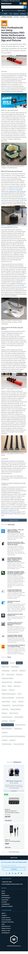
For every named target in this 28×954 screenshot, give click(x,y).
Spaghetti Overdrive (20, 724)
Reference (4, 713)
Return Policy (6, 926)
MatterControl (5, 666)
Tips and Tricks (20, 697)
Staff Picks (15, 13)
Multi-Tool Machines (7, 728)
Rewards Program (8, 922)
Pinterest (18, 873)
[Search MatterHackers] (25, 7)
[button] (14, 10)
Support (4, 902)
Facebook (6, 873)
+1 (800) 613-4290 (7, 882)
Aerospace (4, 721)
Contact (4, 915)
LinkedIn (15, 873)
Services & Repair (7, 906)
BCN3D (9, 686)
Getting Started (18, 728)
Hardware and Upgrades (8, 697)
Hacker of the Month (19, 744)
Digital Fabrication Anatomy (8, 693)
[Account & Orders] (20, 3)
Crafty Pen (11, 690)
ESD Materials (17, 682)
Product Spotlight (19, 717)
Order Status (6, 917)
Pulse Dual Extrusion (7, 717)
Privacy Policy (6, 928)
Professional (6, 897)
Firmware (12, 663)
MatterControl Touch (7, 682)
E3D (3, 674)
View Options (8, 820)
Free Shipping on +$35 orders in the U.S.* (10, 0)
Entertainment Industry (7, 678)
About (4, 913)
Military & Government (7, 724)
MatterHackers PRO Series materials (11, 512)
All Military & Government (7, 16)
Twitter (9, 873)
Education (20, 701)
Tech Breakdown (6, 705)
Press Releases (15, 666)
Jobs (3, 924)
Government (6, 904)
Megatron (4, 690)
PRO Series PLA (11, 225)
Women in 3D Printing (17, 705)
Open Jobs (12, 721)
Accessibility (6, 933)
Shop (3, 891)
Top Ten (14, 701)
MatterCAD (14, 670)
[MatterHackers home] (6, 4)
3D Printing (16, 16)
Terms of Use (6, 930)
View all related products (14, 851)
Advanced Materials (15, 709)
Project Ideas (5, 709)
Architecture (12, 740)
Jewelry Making (10, 674)
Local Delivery (6, 920)
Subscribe (14, 869)
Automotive (22, 670)
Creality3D (4, 740)
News (3, 893)
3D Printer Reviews (6, 744)
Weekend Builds (6, 701)
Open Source (17, 686)
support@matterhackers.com (12, 884)
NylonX (4, 686)
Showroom (5, 895)
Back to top (14, 857)
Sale (11, 13)
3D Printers (22, 13)
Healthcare (4, 732)
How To (19, 693)
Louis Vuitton (10, 388)
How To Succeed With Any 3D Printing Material (13, 736)
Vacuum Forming (13, 713)
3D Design (22, 16)
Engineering (19, 674)
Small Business (5, 670)
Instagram (12, 873)
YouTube (21, 873)
